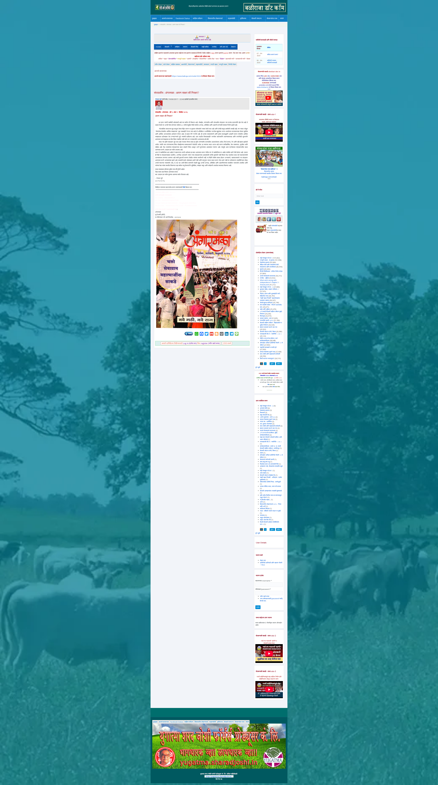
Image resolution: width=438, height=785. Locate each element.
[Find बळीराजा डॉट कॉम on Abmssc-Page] (264, 219)
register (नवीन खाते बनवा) (210, 343)
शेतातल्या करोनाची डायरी (267, 459)
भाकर (261, 453)
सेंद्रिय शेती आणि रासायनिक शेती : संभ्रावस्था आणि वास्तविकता (269, 265)
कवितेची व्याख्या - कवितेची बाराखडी (272, 61)
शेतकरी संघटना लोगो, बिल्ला (268, 331)
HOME (158, 47)
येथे (184, 187)
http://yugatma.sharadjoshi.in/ (219, 776)
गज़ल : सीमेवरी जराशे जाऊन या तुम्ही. (270, 511)
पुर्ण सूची (257, 367)
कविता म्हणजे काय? (272, 54)
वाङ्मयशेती (199, 64)
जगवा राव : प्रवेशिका (266, 421)
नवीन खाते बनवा (264, 596)
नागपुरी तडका (223, 64)
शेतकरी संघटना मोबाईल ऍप (267, 475)
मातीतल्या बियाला (265, 508)
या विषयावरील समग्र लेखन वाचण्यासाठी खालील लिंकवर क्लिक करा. (269, 171)
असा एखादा (263, 473)
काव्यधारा (206, 64)
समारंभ (185, 47)
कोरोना (237, 21)
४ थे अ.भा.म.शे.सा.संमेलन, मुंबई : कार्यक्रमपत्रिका (269, 433)
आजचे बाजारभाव (167, 18)
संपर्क (247, 722)
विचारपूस (262, 316)
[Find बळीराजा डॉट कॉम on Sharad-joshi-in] (259, 219)
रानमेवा (214, 47)
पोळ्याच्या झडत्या (264, 262)
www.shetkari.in (262, 87)
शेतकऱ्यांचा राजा (272, 18)
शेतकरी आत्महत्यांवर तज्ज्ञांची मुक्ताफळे (271, 491)
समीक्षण (177, 47)
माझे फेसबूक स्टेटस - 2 (266, 287)
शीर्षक (268, 47)
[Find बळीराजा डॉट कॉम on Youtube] (278, 219)
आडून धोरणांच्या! (264, 517)
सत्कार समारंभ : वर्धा (265, 318)
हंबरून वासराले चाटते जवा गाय (268, 327)
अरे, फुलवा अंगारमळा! (266, 424)
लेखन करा (263, 560)
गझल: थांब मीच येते (265, 520)
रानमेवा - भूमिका (264, 278)
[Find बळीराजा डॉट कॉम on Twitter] (274, 219)
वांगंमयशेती (274, 226)
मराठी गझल (214, 64)
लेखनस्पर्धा (191, 64)
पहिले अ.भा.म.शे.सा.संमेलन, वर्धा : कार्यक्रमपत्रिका (269, 339)
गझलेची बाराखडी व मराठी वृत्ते (268, 347)
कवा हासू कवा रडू (265, 462)
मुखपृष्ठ (154, 18)
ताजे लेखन (166, 64)
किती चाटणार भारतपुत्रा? (267, 358)
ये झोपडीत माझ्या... (265, 499)
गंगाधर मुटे (158, 99)
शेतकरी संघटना (261, 21)
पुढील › (272, 364)
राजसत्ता (262, 515)
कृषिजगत (220, 722)
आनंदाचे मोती (263, 408)
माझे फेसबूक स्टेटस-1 (266, 258)
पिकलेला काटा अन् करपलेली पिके (269, 464)
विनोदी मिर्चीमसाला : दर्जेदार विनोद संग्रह (271, 271)
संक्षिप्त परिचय (289, 21)
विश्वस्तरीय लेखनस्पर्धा (215, 18)
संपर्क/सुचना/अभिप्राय (266, 302)
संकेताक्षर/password (263, 589)
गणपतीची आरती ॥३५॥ (266, 320)
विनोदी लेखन (232, 64)
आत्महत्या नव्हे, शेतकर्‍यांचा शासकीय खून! (271, 466)
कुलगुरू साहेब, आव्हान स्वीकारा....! (269, 289)
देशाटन (233, 47)
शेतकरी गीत (194, 47)
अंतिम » (279, 364)
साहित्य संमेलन (188, 722)
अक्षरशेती (184, 64)
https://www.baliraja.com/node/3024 (186, 76)
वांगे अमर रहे (224, 47)
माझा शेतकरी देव (264, 415)
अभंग (261, 502)
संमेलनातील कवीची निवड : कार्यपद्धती (270, 482)
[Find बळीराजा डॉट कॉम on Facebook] (269, 219)
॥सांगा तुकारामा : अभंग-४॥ (267, 417)
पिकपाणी (262, 412)
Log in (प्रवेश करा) (190, 343)
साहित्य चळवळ (202, 21)
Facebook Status (183, 18)
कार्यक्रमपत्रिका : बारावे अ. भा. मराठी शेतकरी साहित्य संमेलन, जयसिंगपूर (270, 447)
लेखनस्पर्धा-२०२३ (217, 21)
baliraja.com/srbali (269, 177)
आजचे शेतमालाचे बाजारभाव (267, 276)
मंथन (249, 21)
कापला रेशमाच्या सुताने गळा (267, 352)
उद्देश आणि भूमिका (265, 309)
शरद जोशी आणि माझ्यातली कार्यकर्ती (270, 354)
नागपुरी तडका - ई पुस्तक (267, 260)
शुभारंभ (262, 269)
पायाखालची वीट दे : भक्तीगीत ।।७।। (271, 334)
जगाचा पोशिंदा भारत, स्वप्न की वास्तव (270, 486)
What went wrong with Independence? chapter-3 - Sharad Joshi (270, 282)
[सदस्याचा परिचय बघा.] (159, 105)
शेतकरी (166, 47)
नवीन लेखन (158, 64)
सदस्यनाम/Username (263, 581)
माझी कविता (205, 47)
